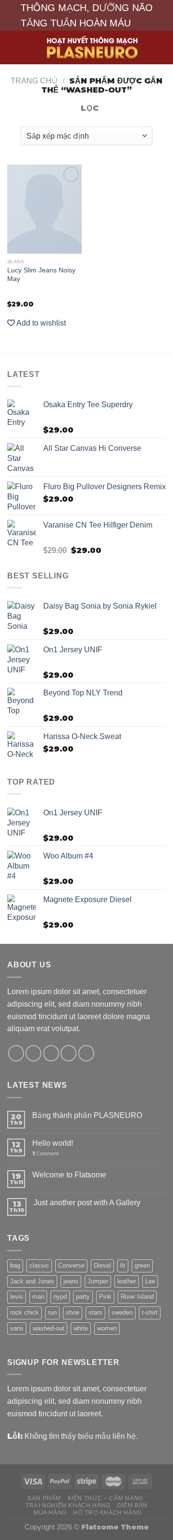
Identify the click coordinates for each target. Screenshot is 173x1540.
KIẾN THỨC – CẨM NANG (105, 1498)
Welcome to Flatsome (69, 1174)
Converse (71, 1265)
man (38, 1296)
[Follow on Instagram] (33, 1053)
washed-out (48, 1328)
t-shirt (150, 1312)
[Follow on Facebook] (16, 1053)
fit (122, 1265)
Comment (45, 1154)
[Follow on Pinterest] (86, 1053)
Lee (150, 1281)
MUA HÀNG (50, 1512)
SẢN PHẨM (44, 1498)
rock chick (24, 1312)
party (83, 1296)
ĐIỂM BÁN (132, 1505)
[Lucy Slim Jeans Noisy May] (44, 209)
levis (16, 1296)
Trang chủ (34, 80)
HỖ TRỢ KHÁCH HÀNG (107, 1512)
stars (95, 1312)
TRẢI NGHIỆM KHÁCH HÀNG (68, 1505)
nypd (60, 1296)
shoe (72, 1312)
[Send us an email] (68, 1053)
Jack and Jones (32, 1281)
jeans (70, 1281)
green (142, 1265)
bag (15, 1265)
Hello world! (52, 1143)
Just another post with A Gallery (87, 1202)
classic (39, 1265)
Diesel (102, 1265)
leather (126, 1281)
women (107, 1328)
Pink (105, 1296)
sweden (122, 1312)
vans (17, 1328)
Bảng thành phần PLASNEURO (87, 1115)
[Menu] (13, 47)
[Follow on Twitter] (51, 1053)
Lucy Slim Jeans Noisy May (41, 274)
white (81, 1328)
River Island (137, 1296)
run (52, 1312)
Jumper (97, 1281)
